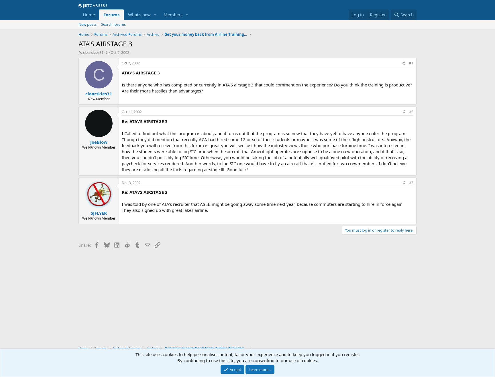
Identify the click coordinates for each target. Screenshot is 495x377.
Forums (111, 14)
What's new (139, 14)
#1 (411, 63)
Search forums (113, 24)
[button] (155, 14)
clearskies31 (93, 52)
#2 (411, 111)
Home (89, 14)
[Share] (403, 63)
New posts (87, 24)
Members (173, 14)
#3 (411, 182)
